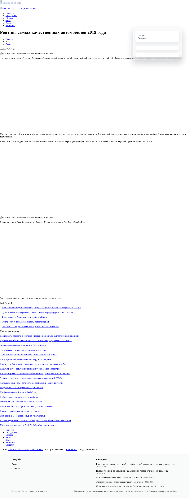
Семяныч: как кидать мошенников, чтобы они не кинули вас (30, 326)
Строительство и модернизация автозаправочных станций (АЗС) (31, 378)
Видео (8, 23)
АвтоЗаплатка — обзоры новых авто (25, 449)
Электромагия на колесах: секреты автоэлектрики (25, 322)
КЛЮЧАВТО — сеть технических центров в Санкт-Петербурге (30, 369)
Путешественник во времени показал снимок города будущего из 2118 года (37, 312)
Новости (10, 13)
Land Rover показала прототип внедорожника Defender (26, 406)
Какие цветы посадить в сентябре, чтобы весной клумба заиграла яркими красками (41, 307)
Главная (9, 39)
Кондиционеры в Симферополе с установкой (21, 387)
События (10, 445)
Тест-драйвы (11, 15)
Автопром (10, 25)
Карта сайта (71, 449)
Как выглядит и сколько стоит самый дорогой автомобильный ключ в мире (35, 420)
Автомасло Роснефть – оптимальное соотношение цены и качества (31, 383)
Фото (8, 20)
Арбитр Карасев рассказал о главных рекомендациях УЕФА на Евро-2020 (35, 373)
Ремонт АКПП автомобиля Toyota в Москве (21, 402)
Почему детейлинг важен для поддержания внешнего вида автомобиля (33, 364)
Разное (9, 44)
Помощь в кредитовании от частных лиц (19, 411)
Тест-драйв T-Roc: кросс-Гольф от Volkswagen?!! (23, 416)
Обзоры (9, 18)
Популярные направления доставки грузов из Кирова (25, 359)
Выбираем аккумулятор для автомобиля (19, 397)
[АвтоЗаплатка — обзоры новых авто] (18, 8)
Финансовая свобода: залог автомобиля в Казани (25, 317)
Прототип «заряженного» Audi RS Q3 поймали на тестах (27, 425)
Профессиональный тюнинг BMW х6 (18, 392)
